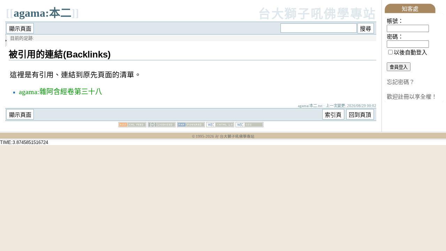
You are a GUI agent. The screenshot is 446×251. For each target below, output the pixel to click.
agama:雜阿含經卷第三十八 (60, 92)
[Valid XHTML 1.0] (220, 125)
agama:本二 (42, 13)
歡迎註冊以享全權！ (412, 97)
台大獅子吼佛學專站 (317, 14)
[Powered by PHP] (191, 125)
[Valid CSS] (249, 125)
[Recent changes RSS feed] (132, 125)
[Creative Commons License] (162, 125)
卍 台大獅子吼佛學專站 (234, 136)
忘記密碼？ (401, 82)
